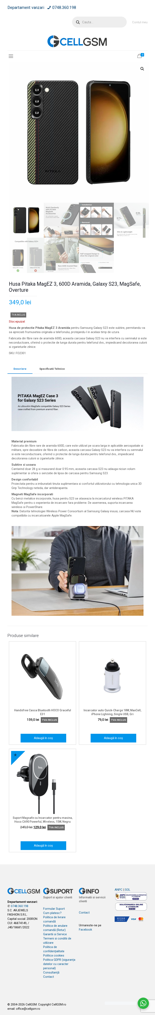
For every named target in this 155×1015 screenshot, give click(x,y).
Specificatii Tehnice (52, 368)
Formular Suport (54, 909)
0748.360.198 (64, 7)
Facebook (85, 929)
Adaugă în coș (43, 738)
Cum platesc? (52, 913)
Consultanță (51, 972)
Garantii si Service (55, 934)
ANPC (119, 889)
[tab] (19, 369)
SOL (127, 889)
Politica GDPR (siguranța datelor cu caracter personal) (59, 964)
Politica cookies (53, 955)
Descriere (20, 368)
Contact (48, 977)
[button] (142, 68)
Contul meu (140, 22)
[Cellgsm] (77, 41)
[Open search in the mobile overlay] (99, 22)
